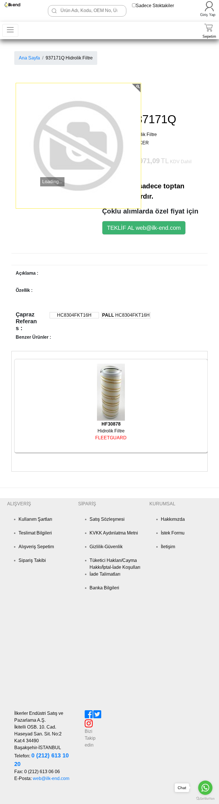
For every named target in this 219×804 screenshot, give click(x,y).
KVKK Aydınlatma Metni (114, 532)
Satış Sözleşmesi (107, 519)
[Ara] (54, 11)
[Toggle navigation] (10, 30)
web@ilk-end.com (51, 778)
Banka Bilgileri (104, 587)
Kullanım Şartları (35, 519)
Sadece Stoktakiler (155, 5)
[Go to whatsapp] (205, 788)
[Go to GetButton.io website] (205, 798)
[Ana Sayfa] (16, 4)
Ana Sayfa (29, 57)
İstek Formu (172, 532)
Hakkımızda (173, 519)
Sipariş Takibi (32, 560)
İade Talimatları (105, 574)
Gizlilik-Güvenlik (106, 546)
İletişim (168, 546)
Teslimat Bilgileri (35, 532)
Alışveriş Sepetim (36, 546)
